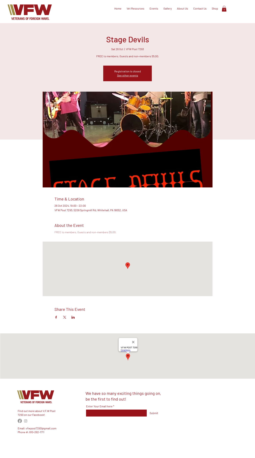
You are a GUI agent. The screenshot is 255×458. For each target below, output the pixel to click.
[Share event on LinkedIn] (73, 317)
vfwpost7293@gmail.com (41, 428)
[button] (224, 8)
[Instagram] (26, 421)
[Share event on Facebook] (56, 317)
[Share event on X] (64, 317)
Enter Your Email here (99, 406)
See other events (127, 75)
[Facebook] (20, 421)
